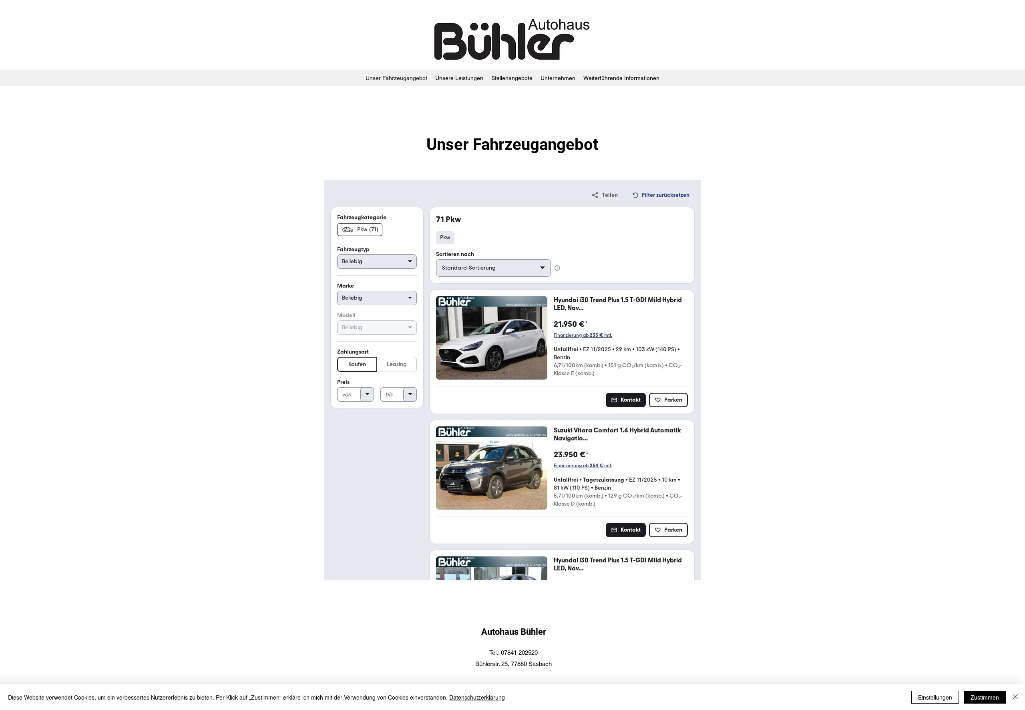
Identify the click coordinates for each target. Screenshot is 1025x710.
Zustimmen (985, 697)
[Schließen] (1015, 697)
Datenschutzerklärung (477, 697)
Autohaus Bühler (513, 632)
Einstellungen (935, 697)
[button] (558, 78)
